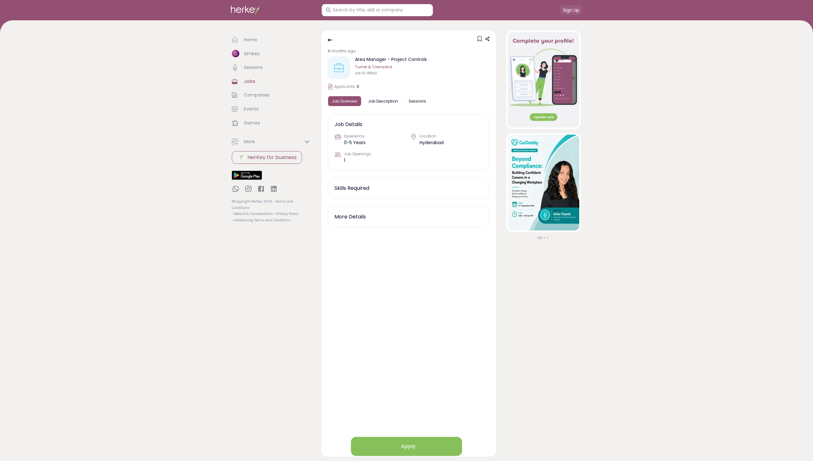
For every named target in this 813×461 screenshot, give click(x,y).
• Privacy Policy (286, 213)
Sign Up (571, 10)
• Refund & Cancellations (252, 213)
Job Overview (344, 101)
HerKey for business (272, 157)
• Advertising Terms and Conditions (261, 220)
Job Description (383, 101)
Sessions (417, 101)
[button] (271, 40)
